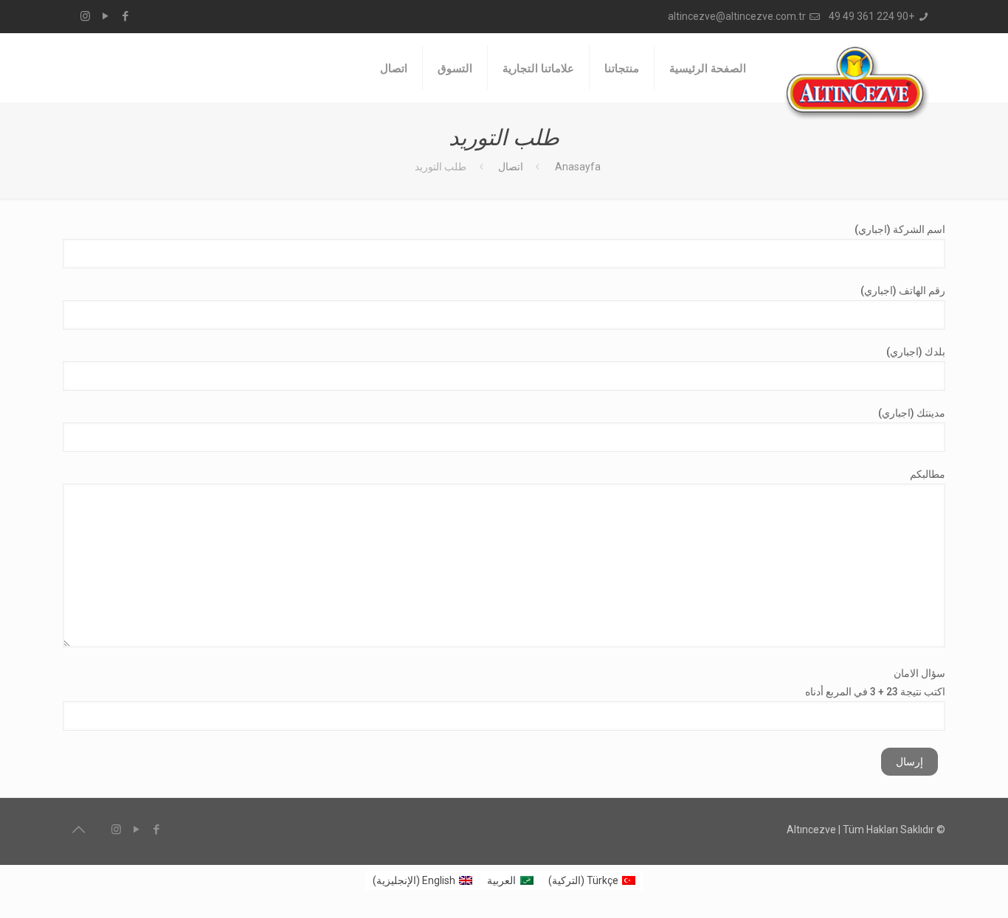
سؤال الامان (875, 682)
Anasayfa (578, 167)
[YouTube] (105, 16)
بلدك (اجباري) (915, 352)
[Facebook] (125, 16)
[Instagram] (85, 16)
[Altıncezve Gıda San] (857, 82)
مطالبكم (927, 474)
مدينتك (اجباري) (911, 413)
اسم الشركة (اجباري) (900, 229)
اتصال (510, 167)
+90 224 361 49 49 (871, 16)
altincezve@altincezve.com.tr (737, 16)
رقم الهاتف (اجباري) (902, 290)
